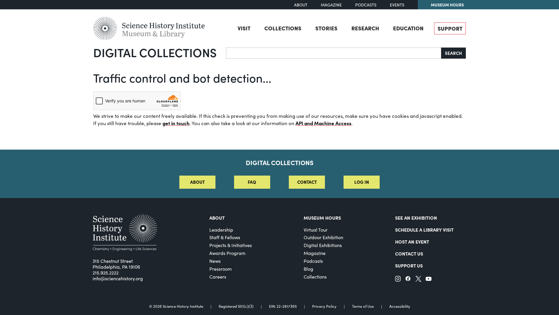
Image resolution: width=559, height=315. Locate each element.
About (300, 5)
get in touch (176, 123)
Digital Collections (155, 52)
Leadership (221, 230)
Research (365, 28)
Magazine (331, 5)
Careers (217, 277)
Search (453, 53)
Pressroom (220, 269)
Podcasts (365, 5)
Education (408, 28)
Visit (244, 28)
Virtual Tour (316, 230)
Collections (282, 28)
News (215, 261)
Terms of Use (363, 306)
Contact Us (409, 253)
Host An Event (412, 241)
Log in (361, 182)
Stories (326, 28)
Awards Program (227, 253)
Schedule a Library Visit (424, 229)
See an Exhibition (416, 217)
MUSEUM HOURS (322, 217)
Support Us (409, 265)
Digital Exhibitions (323, 245)
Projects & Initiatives (230, 245)
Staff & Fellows (224, 237)
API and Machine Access (323, 123)
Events (397, 5)
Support (450, 28)
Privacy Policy (324, 306)
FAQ (252, 182)
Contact (307, 182)
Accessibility (399, 306)
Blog (308, 269)
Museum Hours (447, 5)
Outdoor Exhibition (323, 237)
